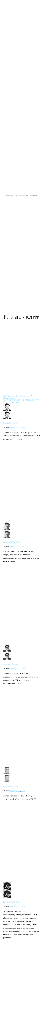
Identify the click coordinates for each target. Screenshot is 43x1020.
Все (4, 400)
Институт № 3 (15, 427)
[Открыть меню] (39, 77)
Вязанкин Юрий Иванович (10, 423)
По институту (9, 398)
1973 (23, 427)
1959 (23, 906)
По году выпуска (23, 396)
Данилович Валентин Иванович (12, 542)
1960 (23, 669)
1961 (23, 546)
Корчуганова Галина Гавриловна (12, 902)
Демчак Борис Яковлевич (10, 664)
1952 (23, 791)
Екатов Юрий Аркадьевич (10, 786)
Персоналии (10, 195)
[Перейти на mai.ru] (5, 3)
